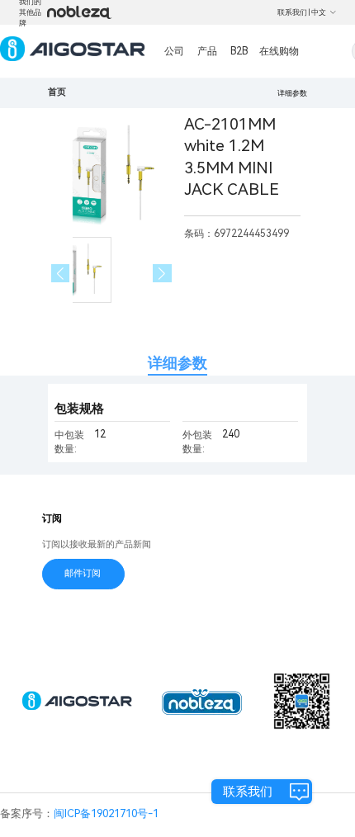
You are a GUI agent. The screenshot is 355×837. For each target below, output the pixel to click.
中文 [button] (318, 12)
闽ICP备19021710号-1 (106, 813)
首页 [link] (57, 92)
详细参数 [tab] (177, 362)
